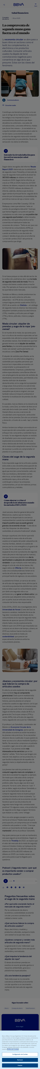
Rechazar (20, 1060)
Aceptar (20, 1065)
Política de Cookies (12, 1049)
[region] (20, 1049)
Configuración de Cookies (20, 1054)
